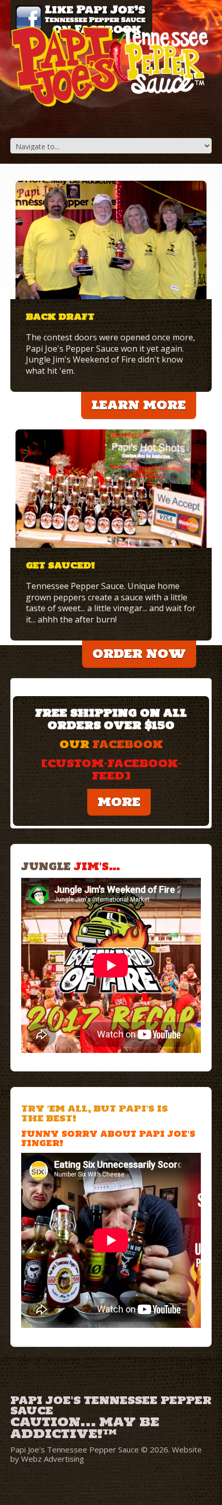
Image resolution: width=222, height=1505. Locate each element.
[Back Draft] (111, 240)
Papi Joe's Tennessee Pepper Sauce (111, 1404)
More (119, 802)
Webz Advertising (52, 1459)
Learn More (138, 405)
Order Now (139, 654)
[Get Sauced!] (111, 488)
